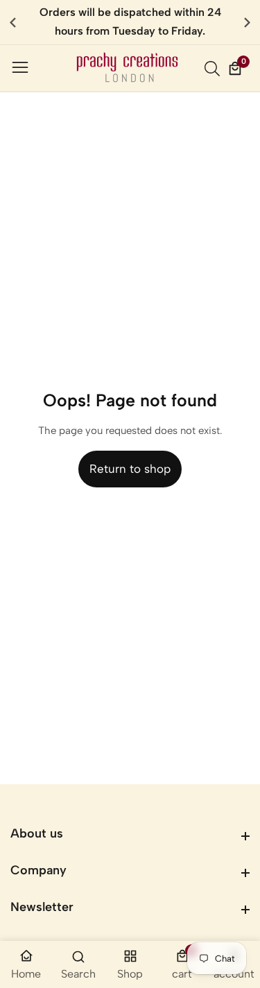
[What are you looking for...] (214, 68)
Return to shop (130, 469)
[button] (247, 22)
